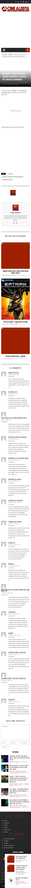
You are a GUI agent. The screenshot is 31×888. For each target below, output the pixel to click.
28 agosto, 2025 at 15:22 (14, 654)
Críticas (6, 827)
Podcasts (23, 873)
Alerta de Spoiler (20, 871)
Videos (6, 832)
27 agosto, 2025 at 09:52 (14, 635)
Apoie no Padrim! (8, 847)
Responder (11, 376)
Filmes (4, 82)
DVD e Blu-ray (10, 324)
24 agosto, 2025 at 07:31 (14, 614)
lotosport (12, 612)
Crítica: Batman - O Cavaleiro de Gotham (15, 322)
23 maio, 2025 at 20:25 (6, 420)
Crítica (4, 324)
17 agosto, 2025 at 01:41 (14, 544)
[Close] (6, 852)
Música (16, 762)
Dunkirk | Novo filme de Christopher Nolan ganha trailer (15, 272)
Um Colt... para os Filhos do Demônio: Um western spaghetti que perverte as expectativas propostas (19, 779)
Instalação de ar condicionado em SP (14, 418)
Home (5, 820)
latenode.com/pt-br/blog (17, 652)
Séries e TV (11, 358)
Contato (6, 841)
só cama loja (12, 392)
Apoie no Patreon (8, 845)
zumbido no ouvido (15, 522)
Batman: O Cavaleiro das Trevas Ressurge (13, 176)
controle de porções (15, 500)
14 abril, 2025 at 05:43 (13, 374)
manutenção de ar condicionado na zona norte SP (15, 590)
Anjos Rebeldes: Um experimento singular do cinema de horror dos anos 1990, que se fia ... (19, 801)
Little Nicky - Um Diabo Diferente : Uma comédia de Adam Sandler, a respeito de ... (19, 791)
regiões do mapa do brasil (17, 437)
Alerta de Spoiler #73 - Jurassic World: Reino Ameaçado (22, 867)
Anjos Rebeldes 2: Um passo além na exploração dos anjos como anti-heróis (19, 767)
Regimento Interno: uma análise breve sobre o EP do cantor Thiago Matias (20, 758)
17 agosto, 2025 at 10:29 (14, 566)
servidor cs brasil (14, 479)
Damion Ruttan (13, 373)
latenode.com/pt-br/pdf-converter (13, 678)
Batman (11, 173)
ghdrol (10, 633)
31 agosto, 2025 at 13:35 (14, 701)
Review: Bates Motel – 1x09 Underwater (22, 857)
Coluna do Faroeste (14, 784)
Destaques (18, 873)
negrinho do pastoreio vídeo (18, 458)
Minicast (23, 882)
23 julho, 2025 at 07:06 (13, 481)
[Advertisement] (15, 29)
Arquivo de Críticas (9, 838)
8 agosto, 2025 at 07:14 (14, 523)
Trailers (14, 82)
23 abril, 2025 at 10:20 (13, 394)
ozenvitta (11, 699)
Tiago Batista (14, 83)
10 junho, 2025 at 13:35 (13, 460)
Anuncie (6, 843)
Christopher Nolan (7, 179)
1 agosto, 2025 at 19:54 (14, 502)
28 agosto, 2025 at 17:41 (7, 680)
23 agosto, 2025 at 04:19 (7, 593)
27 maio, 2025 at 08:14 (13, 439)
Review (6, 358)
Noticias (9, 82)
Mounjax (11, 564)
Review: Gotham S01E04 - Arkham (15, 356)
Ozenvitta (11, 543)
